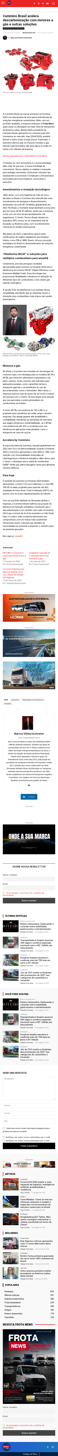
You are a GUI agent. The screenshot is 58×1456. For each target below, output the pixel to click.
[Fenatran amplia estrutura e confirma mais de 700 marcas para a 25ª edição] (11, 960)
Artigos (23, 1196)
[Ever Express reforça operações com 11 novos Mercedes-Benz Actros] (11, 1243)
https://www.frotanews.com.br (29, 738)
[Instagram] (39, 4)
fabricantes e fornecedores (33, 700)
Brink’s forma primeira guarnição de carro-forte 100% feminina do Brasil (37, 1258)
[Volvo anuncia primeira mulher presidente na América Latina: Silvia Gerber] (11, 1273)
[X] (43, 4)
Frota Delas (24, 1238)
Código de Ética (30, 1454)
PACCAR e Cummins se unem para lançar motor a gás (14, 556)
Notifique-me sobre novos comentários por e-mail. (28, 1137)
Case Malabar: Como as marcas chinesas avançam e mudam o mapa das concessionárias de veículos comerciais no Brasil (36, 1203)
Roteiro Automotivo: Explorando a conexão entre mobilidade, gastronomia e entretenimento (37, 926)
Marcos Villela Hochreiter (21, 38)
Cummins (15, 700)
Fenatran (8, 704)
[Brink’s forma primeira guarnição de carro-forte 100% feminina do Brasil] (11, 1258)
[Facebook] (34, 4)
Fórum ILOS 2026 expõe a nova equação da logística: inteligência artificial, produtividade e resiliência (37, 1186)
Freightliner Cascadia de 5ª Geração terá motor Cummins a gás (39, 556)
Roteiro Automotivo (27, 921)
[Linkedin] (29, 784)
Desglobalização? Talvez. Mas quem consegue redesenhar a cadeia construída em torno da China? (35, 1221)
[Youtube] (47, 4)
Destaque (24, 937)
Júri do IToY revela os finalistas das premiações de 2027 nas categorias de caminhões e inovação (36, 976)
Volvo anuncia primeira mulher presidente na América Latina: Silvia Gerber (35, 1273)
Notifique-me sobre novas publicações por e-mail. (28, 1140)
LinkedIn (18, 536)
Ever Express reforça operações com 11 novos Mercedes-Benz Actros (36, 1243)
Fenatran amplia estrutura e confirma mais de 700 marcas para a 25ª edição (35, 960)
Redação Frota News (26, 932)
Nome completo (10, 875)
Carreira (23, 1268)
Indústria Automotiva (14, 28)
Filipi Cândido (25, 1193)
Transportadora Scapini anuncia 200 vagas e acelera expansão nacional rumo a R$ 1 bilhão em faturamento (36, 944)
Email (5, 884)
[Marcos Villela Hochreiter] (5, 38)
